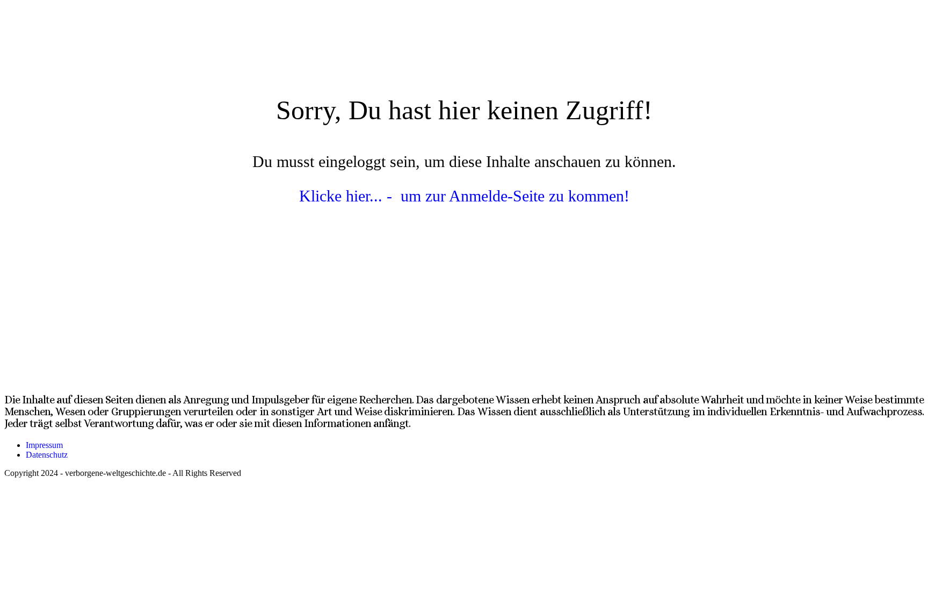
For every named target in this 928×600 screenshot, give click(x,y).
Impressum (44, 445)
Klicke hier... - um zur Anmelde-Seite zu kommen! (464, 196)
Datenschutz (47, 454)
